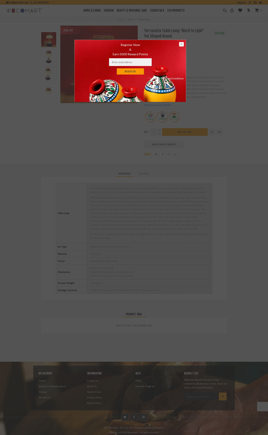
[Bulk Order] (246, 11)
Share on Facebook (162, 154)
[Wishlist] (238, 11)
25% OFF (68, 30)
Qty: (146, 131)
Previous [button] (49, 28)
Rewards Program (144, 386)
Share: (148, 154)
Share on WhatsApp (175, 154)
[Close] (181, 44)
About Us (92, 386)
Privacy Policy (94, 397)
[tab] (125, 174)
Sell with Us (44, 397)
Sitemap (42, 391)
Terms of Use (94, 391)
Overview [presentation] (125, 173)
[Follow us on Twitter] (125, 417)
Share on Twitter (156, 154)
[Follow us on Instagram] (143, 417)
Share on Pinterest (169, 154)
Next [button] (49, 102)
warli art (121, 325)
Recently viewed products (52, 386)
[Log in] (230, 11)
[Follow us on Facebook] (134, 417)
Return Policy (94, 403)
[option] (48, 39)
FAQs (138, 380)
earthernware (140, 325)
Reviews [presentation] (144, 173)
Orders (42, 380)
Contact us (92, 380)
